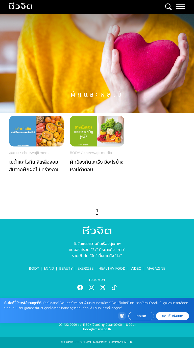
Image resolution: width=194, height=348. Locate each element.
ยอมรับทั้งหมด (172, 316)
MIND (49, 268)
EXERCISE (85, 268)
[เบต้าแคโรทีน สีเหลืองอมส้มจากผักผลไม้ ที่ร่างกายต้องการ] (36, 146)
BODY (34, 268)
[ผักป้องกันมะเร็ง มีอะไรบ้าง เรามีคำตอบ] (97, 146)
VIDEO (136, 268)
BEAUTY (65, 268)
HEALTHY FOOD (112, 268)
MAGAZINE (156, 268)
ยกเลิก (141, 316)
